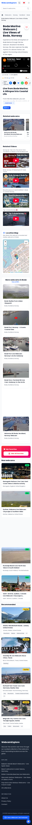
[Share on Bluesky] (18, 83)
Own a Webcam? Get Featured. (17, 817)
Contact (4, 804)
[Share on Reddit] (26, 83)
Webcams (8, 15)
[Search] (28, 8)
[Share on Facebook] (10, 83)
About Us (4, 798)
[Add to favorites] (26, 27)
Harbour (6, 108)
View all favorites (17, 454)
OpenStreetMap (19, 272)
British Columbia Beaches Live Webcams (15, 774)
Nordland (22, 15)
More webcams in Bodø (16, 280)
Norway (15, 15)
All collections (6, 788)
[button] (16, 256)
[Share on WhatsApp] (22, 83)
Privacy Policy (6, 801)
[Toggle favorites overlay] (24, 2)
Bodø (28, 15)
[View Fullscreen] (5, 248)
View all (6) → (16, 282)
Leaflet (11, 272)
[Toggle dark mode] (19, 2)
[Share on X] (14, 83)
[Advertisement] (16, 402)
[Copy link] (30, 83)
